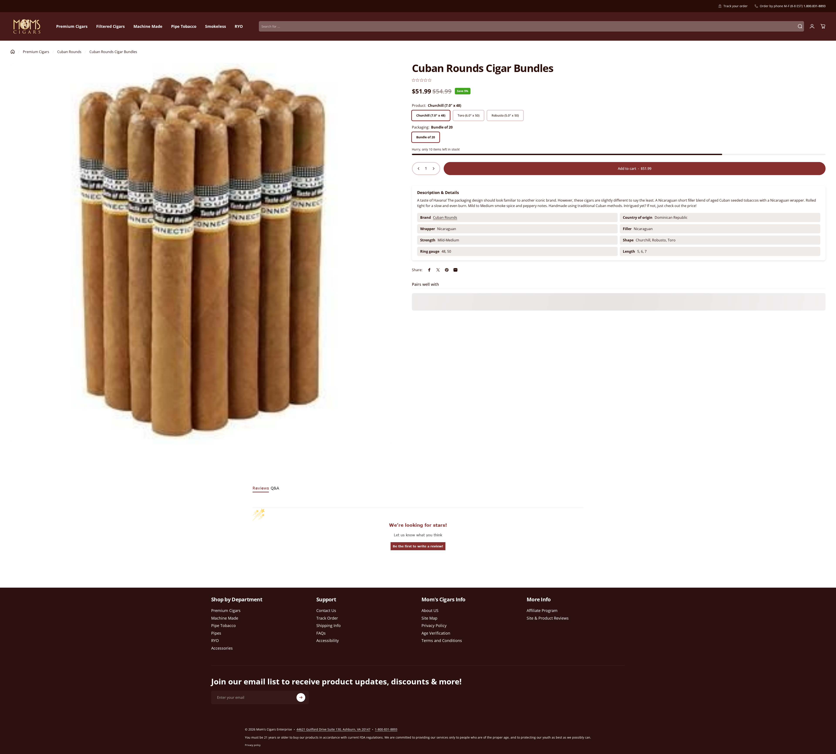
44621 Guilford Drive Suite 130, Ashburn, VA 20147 (333, 729)
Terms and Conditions (441, 640)
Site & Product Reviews (548, 618)
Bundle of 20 (425, 137)
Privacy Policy (434, 625)
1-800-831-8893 (386, 729)
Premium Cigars (36, 51)
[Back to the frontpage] (12, 52)
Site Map (429, 618)
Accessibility (327, 640)
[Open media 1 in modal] (201, 253)
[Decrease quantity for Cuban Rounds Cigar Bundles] (418, 168)
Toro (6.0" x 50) (468, 115)
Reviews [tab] (261, 488)
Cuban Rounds (69, 51)
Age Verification (435, 633)
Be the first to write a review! (418, 546)
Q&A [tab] (275, 488)
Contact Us (326, 610)
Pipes (216, 633)
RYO (215, 640)
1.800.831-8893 (815, 6)
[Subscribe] (301, 697)
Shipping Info (328, 625)
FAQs (321, 633)
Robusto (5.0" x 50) (505, 115)
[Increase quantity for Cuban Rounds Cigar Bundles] (435, 168)
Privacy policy (253, 745)
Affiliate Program (542, 610)
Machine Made (224, 618)
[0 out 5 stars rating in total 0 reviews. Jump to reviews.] (421, 80)
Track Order (327, 618)
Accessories (222, 648)
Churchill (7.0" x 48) (430, 115)
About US (429, 610)
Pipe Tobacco (223, 625)
